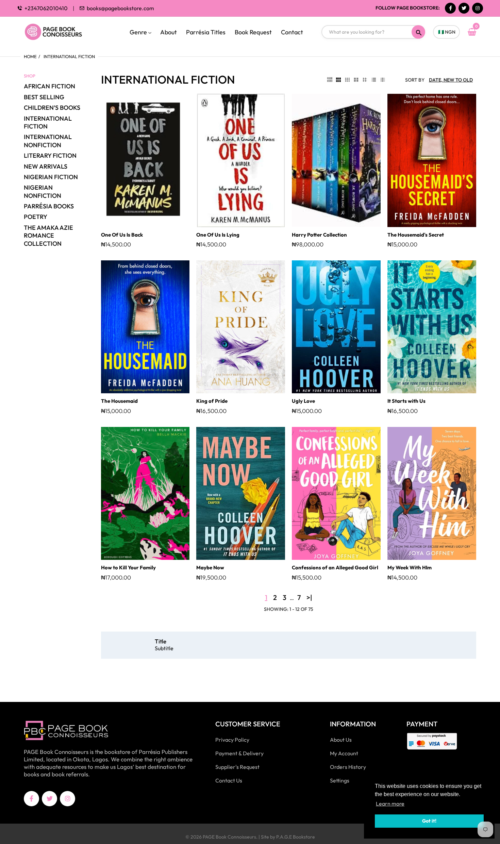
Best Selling (44, 97)
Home (30, 56)
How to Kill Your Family (128, 567)
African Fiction (49, 86)
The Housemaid (119, 401)
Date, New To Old (451, 80)
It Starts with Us (406, 401)
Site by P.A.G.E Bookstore (288, 837)
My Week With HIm (409, 567)
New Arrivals (45, 166)
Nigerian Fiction (51, 177)
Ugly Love (303, 401)
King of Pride (212, 401)
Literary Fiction (50, 155)
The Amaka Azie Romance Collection (48, 235)
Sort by (414, 80)
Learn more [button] (390, 803)
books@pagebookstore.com (120, 8)
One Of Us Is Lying (217, 234)
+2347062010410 (46, 8)
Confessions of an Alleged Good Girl (335, 567)
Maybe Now (210, 567)
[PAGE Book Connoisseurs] (60, 31)
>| (309, 597)
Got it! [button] (429, 821)
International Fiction (48, 122)
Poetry (35, 217)
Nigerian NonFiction (42, 191)
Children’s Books (52, 107)
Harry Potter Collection (319, 234)
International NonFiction (48, 141)
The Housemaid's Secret (415, 234)
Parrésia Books (49, 206)
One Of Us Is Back (122, 234)
